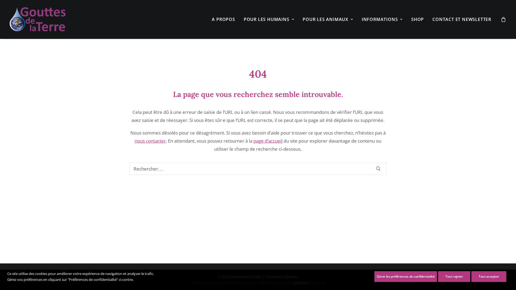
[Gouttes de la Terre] (38, 19)
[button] (378, 168)
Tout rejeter (454, 276)
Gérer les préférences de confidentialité (406, 276)
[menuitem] (223, 19)
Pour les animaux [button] (325, 19)
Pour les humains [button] (266, 19)
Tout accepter (489, 276)
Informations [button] (380, 19)
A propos (223, 19)
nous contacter (150, 141)
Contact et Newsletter (461, 19)
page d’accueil (267, 141)
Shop (417, 19)
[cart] (503, 19)
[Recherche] (258, 169)
